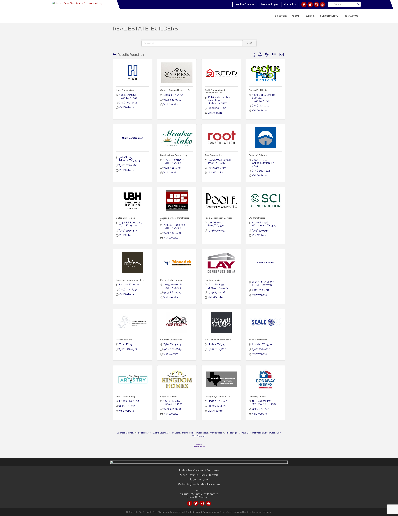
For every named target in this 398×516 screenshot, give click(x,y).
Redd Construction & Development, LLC (215, 91)
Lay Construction (213, 280)
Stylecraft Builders (258, 155)
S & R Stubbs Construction (218, 339)
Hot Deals (175, 432)
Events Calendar (160, 432)
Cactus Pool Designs (259, 90)
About (295, 16)
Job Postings (230, 432)
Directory (281, 16)
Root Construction (213, 155)
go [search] (250, 42)
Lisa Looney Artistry (125, 396)
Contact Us (351, 16)
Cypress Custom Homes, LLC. (175, 90)
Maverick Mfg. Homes (171, 280)
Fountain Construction (171, 339)
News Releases (143, 432)
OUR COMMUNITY (329, 16)
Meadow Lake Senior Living (173, 155)
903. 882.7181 (200, 479)
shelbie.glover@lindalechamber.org (200, 484)
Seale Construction (258, 339)
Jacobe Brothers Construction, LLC (175, 219)
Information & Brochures (263, 432)
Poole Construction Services (218, 218)
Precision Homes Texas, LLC (130, 280)
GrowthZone (226, 512)
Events (309, 16)
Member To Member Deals (195, 432)
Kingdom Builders (169, 396)
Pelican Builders (124, 339)
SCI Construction (257, 218)
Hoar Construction (125, 90)
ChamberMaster (254, 512)
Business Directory (125, 432)
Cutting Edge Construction (217, 396)
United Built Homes (125, 218)
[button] (114, 54)
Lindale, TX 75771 (200, 475)
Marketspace (216, 432)
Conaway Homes (257, 396)
